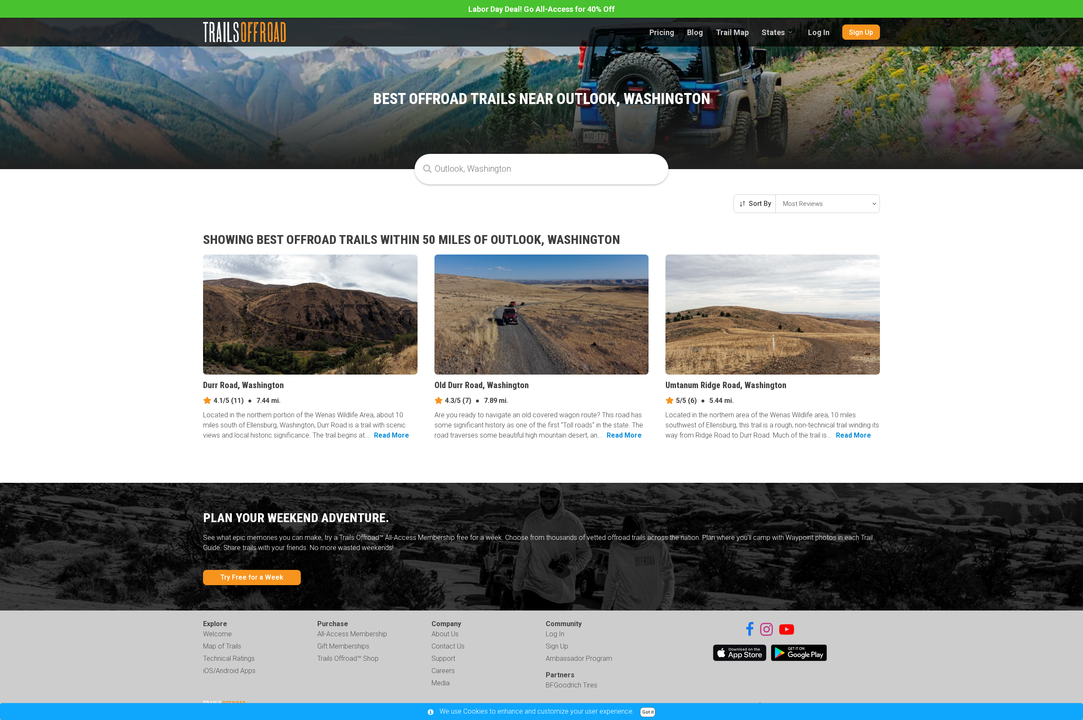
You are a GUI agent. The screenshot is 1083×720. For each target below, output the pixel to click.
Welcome (217, 634)
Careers (443, 671)
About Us (445, 634)
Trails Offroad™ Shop (348, 658)
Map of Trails (222, 646)
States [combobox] (773, 32)
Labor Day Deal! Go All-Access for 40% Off (541, 9)
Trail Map (732, 32)
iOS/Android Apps (229, 671)
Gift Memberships (343, 646)
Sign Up (861, 32)
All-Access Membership (352, 634)
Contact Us (448, 646)
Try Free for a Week (251, 577)
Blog (695, 32)
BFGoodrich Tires (571, 685)
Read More (391, 435)
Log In (819, 32)
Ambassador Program (579, 658)
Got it (648, 712)
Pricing (661, 32)
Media (441, 683)
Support (443, 658)
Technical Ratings (229, 658)
